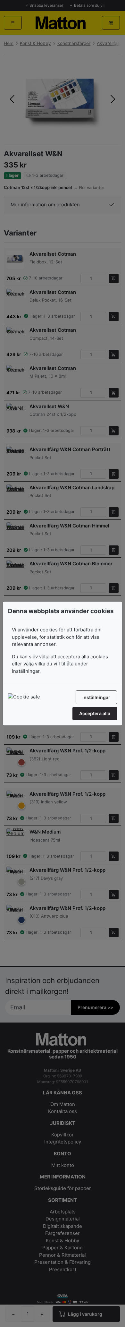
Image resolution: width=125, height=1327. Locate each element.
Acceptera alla (94, 713)
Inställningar (96, 697)
